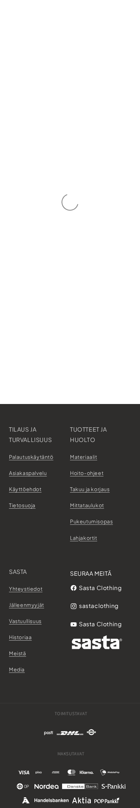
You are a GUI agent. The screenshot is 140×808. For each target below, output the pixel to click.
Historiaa (20, 637)
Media (17, 669)
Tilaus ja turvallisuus (30, 434)
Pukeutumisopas (91, 521)
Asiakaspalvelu (28, 473)
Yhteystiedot (25, 588)
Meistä (17, 653)
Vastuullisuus (25, 621)
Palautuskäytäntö (31, 456)
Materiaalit (83, 456)
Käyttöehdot (25, 489)
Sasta (18, 571)
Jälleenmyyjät (26, 605)
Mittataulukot (87, 505)
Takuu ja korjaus (90, 489)
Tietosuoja (22, 505)
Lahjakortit (83, 537)
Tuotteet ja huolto (88, 434)
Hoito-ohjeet (86, 473)
